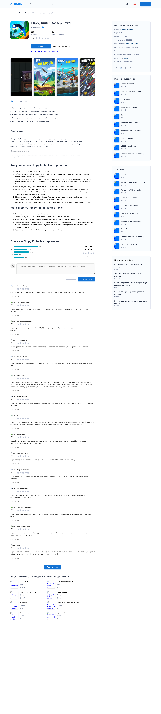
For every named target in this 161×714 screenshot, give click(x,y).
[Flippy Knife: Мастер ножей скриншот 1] (44, 77)
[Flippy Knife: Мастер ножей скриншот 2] (67, 77)
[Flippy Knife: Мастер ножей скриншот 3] (90, 77)
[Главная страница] (16, 6)
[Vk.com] (121, 67)
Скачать (41, 46)
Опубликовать (86, 279)
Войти (145, 4)
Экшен (126, 58)
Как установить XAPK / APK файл (45, 51)
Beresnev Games (132, 43)
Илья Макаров (127, 29)
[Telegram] (116, 67)
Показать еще (52, 567)
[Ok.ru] (125, 67)
